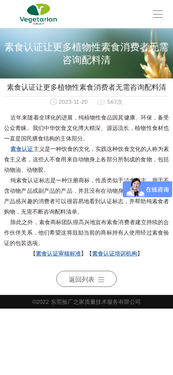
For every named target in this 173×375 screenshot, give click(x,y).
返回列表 (82, 279)
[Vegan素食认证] (38, 14)
